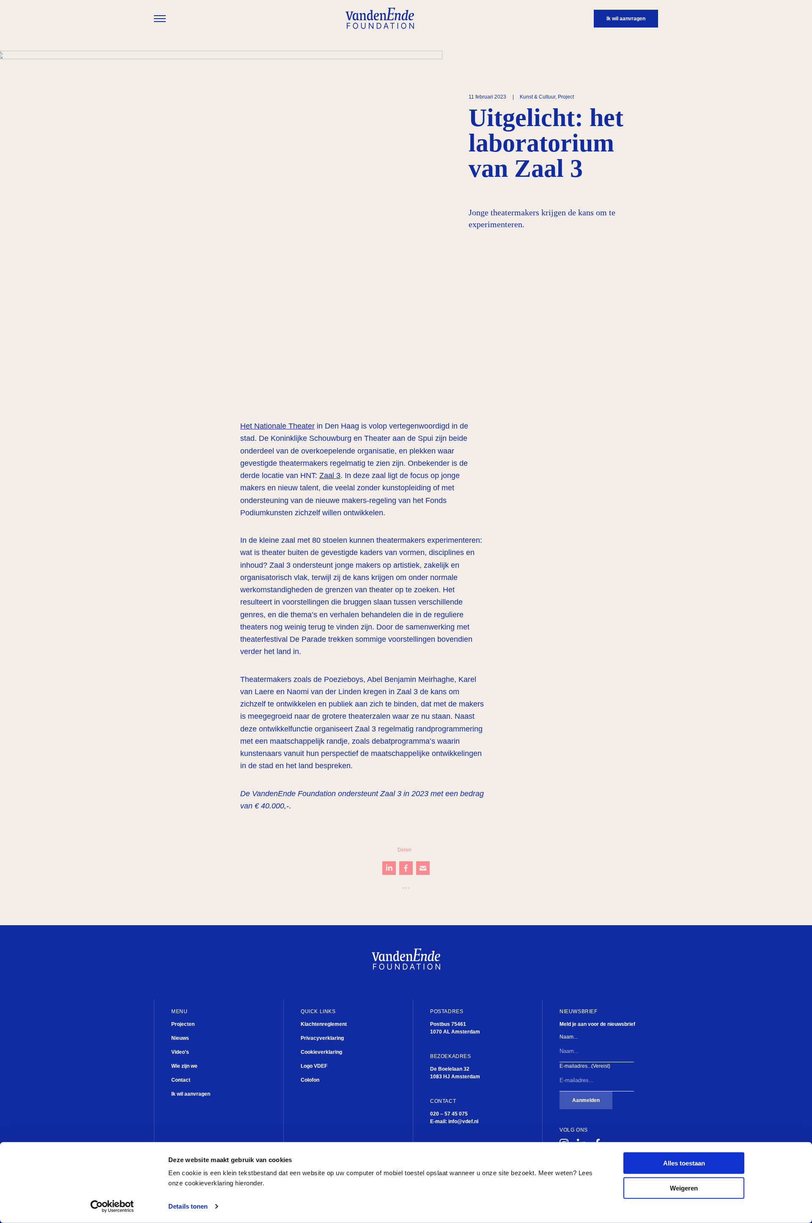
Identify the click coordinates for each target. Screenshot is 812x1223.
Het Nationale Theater (277, 426)
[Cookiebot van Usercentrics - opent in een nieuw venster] (112, 1206)
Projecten (183, 1024)
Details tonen (188, 1206)
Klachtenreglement (324, 1024)
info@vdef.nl (463, 1121)
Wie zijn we (184, 1066)
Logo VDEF (314, 1066)
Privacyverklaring (322, 1038)
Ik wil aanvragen (190, 1094)
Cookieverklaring (321, 1052)
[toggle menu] (160, 18)
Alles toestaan (684, 1163)
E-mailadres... (585, 1066)
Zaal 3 (329, 475)
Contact (180, 1080)
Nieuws (180, 1038)
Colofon (310, 1080)
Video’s (180, 1052)
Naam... (568, 1037)
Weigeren (684, 1188)
